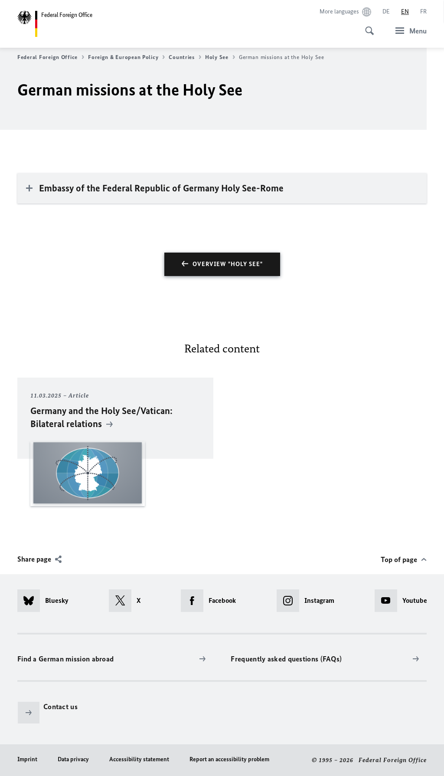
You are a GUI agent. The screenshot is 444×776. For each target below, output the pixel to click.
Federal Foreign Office (47, 57)
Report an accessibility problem (229, 759)
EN (405, 11)
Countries (182, 57)
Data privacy (73, 759)
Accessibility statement (139, 759)
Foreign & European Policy (123, 57)
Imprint (27, 759)
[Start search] (366, 26)
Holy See (217, 57)
